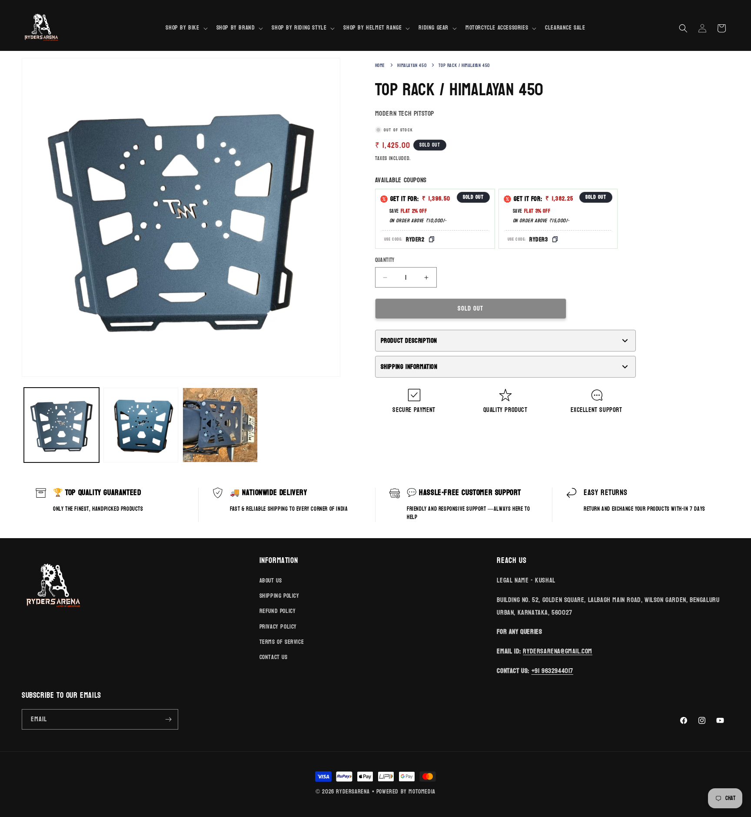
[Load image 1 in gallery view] (61, 425)
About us (270, 580)
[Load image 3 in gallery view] (220, 425)
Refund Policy (277, 611)
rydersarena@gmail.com (557, 651)
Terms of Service (281, 641)
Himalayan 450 (411, 65)
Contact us (273, 657)
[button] (185, 28)
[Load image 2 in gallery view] (141, 425)
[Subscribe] (168, 719)
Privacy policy (278, 626)
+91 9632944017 (552, 670)
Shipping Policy (279, 595)
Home (380, 65)
